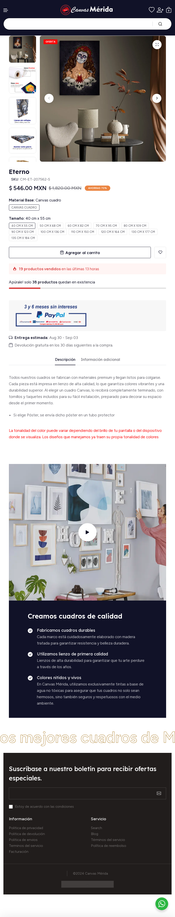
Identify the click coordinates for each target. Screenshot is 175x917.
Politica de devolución (27, 834)
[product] (157, 44)
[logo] (88, 10)
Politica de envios (23, 840)
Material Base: (35, 200)
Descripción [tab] (65, 359)
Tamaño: (30, 218)
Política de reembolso (108, 845)
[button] (5, 10)
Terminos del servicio (26, 845)
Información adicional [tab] (100, 359)
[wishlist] (151, 10)
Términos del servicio (108, 840)
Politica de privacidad (26, 828)
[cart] (169, 10)
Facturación (18, 851)
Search (96, 828)
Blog (94, 834)
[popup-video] (87, 532)
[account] (160, 10)
